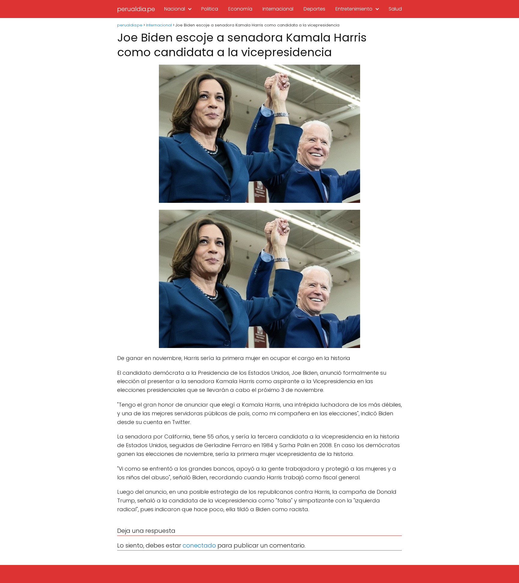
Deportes (314, 8)
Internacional (278, 8)
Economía (240, 8)
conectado (199, 545)
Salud (395, 8)
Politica (209, 8)
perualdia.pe (136, 9)
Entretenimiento (353, 8)
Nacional (174, 8)
